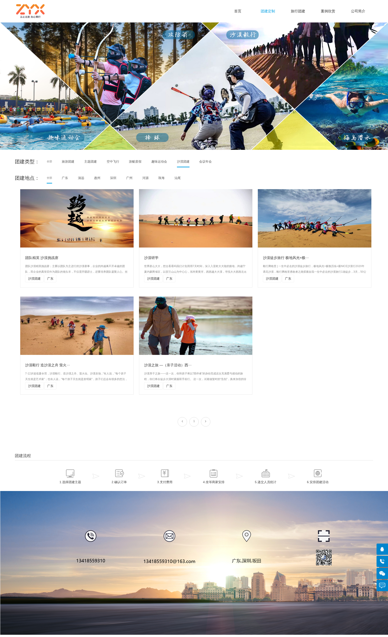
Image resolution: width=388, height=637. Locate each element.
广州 (129, 178)
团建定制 (268, 11)
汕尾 (177, 178)
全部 (49, 161)
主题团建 (90, 161)
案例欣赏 (328, 11)
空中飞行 (113, 161)
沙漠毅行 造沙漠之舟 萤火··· (47, 365)
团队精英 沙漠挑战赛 (41, 258)
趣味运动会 (159, 161)
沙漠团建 (183, 161)
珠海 (161, 178)
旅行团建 (298, 11)
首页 (237, 11)
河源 (145, 178)
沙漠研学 (151, 258)
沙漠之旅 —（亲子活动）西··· (168, 365)
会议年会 (205, 161)
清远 (81, 178)
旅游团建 (68, 161)
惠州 (97, 178)
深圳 (113, 178)
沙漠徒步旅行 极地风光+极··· (286, 258)
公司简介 (358, 11)
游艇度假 (135, 161)
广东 (65, 178)
